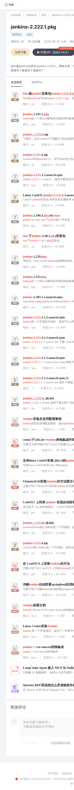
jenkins (16, 34)
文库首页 (16, 15)
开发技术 (31, 15)
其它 (44, 15)
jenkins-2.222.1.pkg (33, 27)
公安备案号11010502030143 (35, 778)
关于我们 (53, 773)
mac (29, 34)
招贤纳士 (67, 773)
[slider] (29, 743)
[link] (16, 15)
